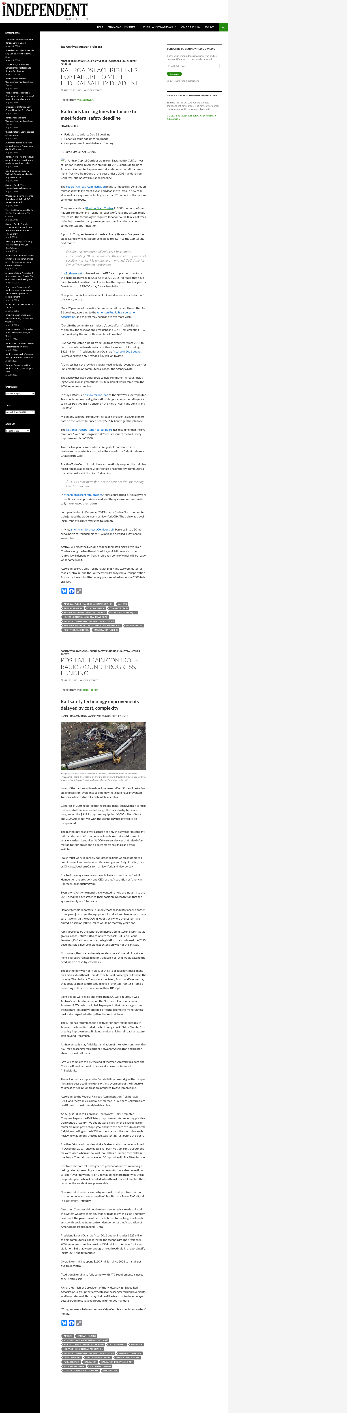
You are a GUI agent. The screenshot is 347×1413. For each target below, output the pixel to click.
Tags (7, 405)
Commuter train (119, 608)
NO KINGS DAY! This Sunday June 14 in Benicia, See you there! (19, 332)
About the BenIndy (190, 27)
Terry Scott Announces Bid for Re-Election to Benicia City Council (19, 213)
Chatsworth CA (96, 608)
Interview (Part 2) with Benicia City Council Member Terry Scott (19, 53)
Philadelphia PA (134, 625)
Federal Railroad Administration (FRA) (84, 612)
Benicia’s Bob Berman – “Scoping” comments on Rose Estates (19, 81)
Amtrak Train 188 (73, 608)
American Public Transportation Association (88, 604)
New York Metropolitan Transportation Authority (92, 625)
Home (100, 27)
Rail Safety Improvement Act (117, 1362)
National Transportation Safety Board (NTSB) (89, 621)
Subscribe (174, 74)
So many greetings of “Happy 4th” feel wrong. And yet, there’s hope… (18, 244)
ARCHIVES (209, 27)
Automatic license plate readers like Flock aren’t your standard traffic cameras (19, 145)
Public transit (125, 651)
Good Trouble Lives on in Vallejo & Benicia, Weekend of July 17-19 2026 (19, 174)
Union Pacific (110, 1370)
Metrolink (136, 1344)
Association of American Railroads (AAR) (86, 1340)
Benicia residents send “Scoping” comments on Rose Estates (19, 121)
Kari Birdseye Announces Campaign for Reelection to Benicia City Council (18, 67)
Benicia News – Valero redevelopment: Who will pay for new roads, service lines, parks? (19, 160)
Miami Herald (89, 689)
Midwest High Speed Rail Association (83, 1349)
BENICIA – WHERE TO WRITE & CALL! (159, 27)
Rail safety (90, 1362)
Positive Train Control (105, 61)
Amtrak (122, 604)
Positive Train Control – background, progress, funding (100, 666)
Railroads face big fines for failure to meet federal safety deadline (100, 76)
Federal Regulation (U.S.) (75, 61)
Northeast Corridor (130, 1353)
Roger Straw (94, 90)
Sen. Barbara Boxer (74, 1366)
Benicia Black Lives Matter (121, 27)
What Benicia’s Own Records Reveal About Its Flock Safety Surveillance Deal (19, 199)
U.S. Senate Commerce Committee (81, 1370)
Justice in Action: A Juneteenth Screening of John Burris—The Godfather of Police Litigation (19, 276)
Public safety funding (106, 630)
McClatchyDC (85, 99)
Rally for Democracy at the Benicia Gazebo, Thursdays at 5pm (19, 368)
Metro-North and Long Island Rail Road (86, 617)
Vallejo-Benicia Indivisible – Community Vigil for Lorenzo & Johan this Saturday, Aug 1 (20, 96)
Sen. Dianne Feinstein (100, 1366)
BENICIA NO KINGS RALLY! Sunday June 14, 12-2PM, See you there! (19, 318)
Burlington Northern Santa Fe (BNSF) (84, 1344)
